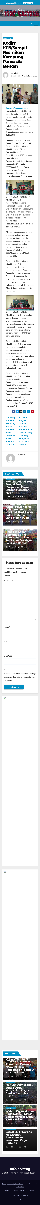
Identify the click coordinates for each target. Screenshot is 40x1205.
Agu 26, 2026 (12, 1147)
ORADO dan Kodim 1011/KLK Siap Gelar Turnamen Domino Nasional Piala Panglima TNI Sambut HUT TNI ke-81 (20, 1065)
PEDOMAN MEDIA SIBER (19, 1195)
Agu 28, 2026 (12, 1076)
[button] (31, 24)
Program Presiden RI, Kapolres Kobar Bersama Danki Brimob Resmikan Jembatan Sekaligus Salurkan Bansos (19, 536)
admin (16, 73)
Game (32, 1190)
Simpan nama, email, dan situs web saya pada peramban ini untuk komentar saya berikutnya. (20, 677)
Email (7, 641)
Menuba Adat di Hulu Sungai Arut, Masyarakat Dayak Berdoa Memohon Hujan (19, 487)
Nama (7, 627)
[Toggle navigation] (36, 23)
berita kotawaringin (30, 76)
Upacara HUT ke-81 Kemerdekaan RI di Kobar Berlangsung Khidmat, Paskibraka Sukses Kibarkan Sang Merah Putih (19, 510)
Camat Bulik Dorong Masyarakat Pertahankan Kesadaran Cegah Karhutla (19, 1137)
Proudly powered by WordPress (12, 1184)
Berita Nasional (19, 1190)
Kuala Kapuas (10, 1108)
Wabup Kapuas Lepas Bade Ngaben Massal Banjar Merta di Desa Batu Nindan (20, 1115)
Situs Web (8, 656)
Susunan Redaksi (19, 1200)
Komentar (8, 580)
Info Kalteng (20, 10)
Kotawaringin (7, 38)
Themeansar (20, 1187)
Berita (7, 1190)
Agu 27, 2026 (12, 1100)
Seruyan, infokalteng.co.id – (18, 108)
